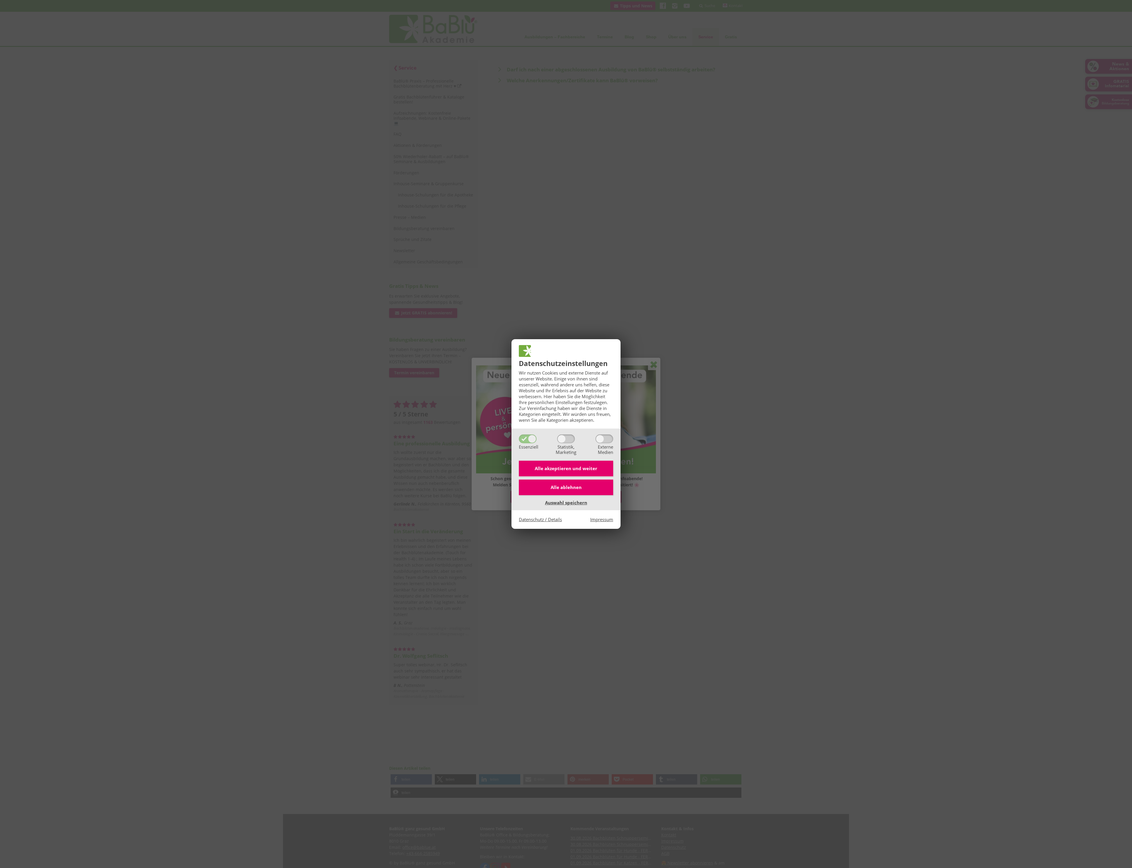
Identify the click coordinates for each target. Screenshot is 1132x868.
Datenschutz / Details (540, 519)
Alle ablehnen (566, 487)
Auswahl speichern (566, 503)
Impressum (601, 519)
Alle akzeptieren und (566, 468)
